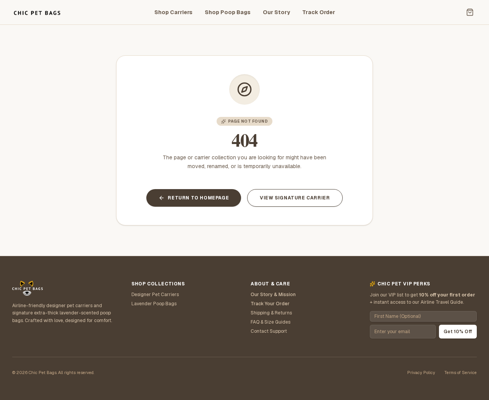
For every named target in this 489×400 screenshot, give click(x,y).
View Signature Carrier (295, 198)
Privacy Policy (421, 372)
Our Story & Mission (273, 294)
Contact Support (269, 331)
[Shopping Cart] (470, 12)
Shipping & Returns (271, 313)
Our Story (276, 12)
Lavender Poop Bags (153, 304)
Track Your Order (270, 304)
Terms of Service (460, 372)
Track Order (318, 12)
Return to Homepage (198, 198)
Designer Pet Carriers (155, 294)
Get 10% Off (458, 332)
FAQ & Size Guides (270, 322)
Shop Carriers (173, 12)
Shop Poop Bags (228, 12)
